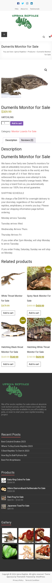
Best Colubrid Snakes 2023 (13, 441)
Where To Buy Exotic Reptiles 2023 (17, 446)
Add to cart (17, 123)
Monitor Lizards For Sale (23, 131)
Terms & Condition (32, 580)
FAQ (16, 9)
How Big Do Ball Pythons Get (14, 455)
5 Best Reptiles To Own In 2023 (15, 451)
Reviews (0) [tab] (27, 140)
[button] (45, 70)
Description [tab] (11, 140)
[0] (50, 36)
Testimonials (34, 9)
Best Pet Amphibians (11, 460)
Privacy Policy (18, 580)
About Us (24, 9)
